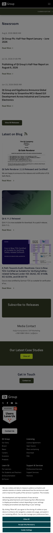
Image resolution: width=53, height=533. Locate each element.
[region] (26, 509)
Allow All (26, 519)
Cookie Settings (26, 530)
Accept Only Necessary (26, 524)
